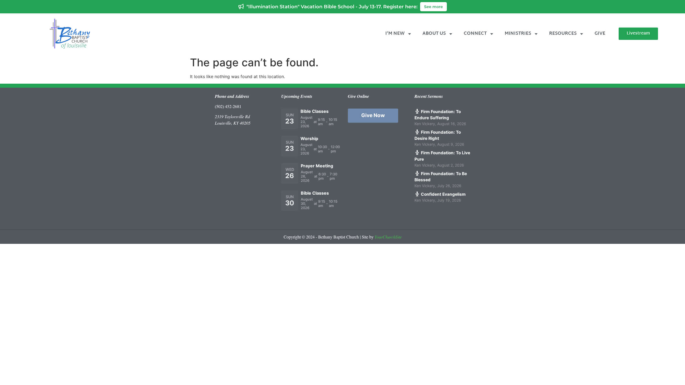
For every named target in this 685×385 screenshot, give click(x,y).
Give (600, 33)
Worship (309, 138)
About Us (434, 33)
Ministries (518, 33)
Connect (475, 33)
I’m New (395, 33)
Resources (563, 33)
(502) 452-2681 (228, 106)
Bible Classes (314, 111)
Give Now (373, 115)
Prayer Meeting (317, 165)
